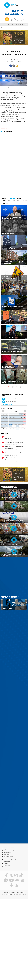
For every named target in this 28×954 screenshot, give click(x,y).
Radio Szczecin (5, 27)
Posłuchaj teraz (7, 861)
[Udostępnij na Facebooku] (10, 65)
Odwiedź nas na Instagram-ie (14, 24)
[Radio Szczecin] (14, 12)
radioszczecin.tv (9, 486)
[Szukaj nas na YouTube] (11, 878)
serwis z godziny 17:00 (11, 401)
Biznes (25, 201)
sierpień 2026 (14, 411)
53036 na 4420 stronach (13, 388)
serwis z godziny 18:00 (11, 398)
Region (11, 27)
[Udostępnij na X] (13, 65)
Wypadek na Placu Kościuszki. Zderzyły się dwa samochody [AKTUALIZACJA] (14, 454)
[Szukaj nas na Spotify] (6, 878)
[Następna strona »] (20, 387)
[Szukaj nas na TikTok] (21, 873)
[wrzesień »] (24, 411)
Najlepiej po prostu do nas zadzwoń (8, 24)
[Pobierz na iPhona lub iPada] (22, 878)
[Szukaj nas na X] (11, 873)
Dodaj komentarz (7, 131)
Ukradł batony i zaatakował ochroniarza (14, 53)
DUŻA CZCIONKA (7, 865)
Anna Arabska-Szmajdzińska (14, 61)
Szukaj (22, 24)
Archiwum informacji (6, 408)
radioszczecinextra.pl (8, 856)
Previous (1, 602)
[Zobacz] (14, 38)
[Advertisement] (14, 149)
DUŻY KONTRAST (7, 867)
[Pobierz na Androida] (17, 878)
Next (26, 602)
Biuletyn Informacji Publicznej (10, 859)
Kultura (19, 201)
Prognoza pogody (7, 852)
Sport (13, 201)
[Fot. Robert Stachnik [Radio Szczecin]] (13, 78)
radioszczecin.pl (7, 854)
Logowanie (6, 863)
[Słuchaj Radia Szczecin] (7, 5)
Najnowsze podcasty (9, 596)
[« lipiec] (4, 411)
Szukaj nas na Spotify (18, 24)
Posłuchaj (5, 203)
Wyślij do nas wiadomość (20, 24)
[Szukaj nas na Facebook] (6, 873)
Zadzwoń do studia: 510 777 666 (10, 847)
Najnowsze (5, 198)
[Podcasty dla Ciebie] (11, 883)
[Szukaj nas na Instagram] (16, 873)
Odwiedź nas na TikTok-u (16, 24)
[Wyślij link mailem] (17, 65)
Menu (26, 24)
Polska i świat (6, 201)
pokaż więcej (8, 404)
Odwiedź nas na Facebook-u (10, 24)
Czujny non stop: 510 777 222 (10, 849)
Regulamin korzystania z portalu (15, 894)
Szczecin (12, 198)
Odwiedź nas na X (12, 24)
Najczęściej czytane (6, 433)
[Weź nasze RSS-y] (16, 883)
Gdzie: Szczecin (4, 128)
